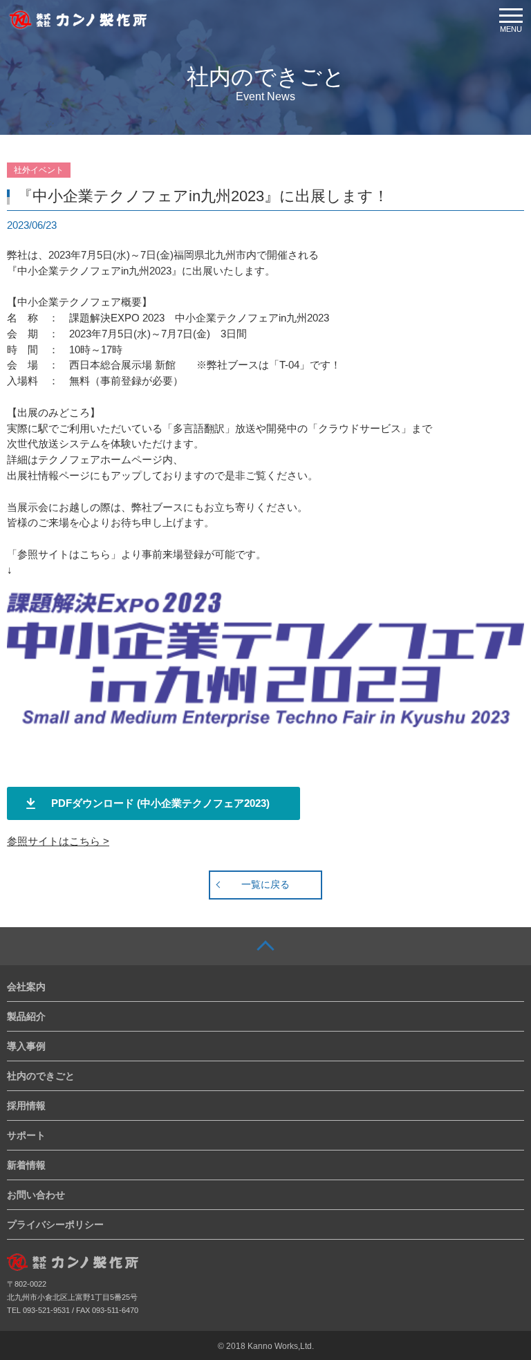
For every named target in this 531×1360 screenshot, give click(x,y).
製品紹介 (26, 1016)
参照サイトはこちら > (58, 841)
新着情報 (26, 1165)
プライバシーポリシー (55, 1224)
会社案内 (26, 986)
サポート (26, 1135)
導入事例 (26, 1046)
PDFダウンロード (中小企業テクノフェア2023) (160, 803)
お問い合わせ (36, 1194)
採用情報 (26, 1105)
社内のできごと (41, 1075)
